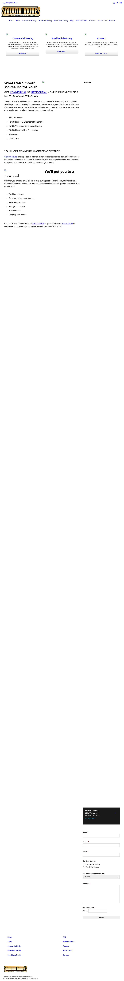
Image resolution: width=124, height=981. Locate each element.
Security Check (89, 907)
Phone (86, 842)
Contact (112, 21)
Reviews (92, 21)
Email (85, 851)
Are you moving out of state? (94, 873)
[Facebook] (120, 2)
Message (86, 883)
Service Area (102, 21)
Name (85, 832)
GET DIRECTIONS (90, 818)
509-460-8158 (38, 223)
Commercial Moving (29, 21)
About (18, 21)
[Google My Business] (117, 2)
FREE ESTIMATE (81, 21)
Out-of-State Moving (61, 21)
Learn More (22, 53)
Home (11, 21)
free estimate (67, 223)
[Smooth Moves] (62, 969)
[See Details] (115, 813)
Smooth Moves (10, 157)
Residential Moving (45, 21)
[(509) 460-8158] (10, 2)
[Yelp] (114, 2)
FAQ (71, 21)
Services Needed (89, 861)
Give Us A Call (100, 53)
